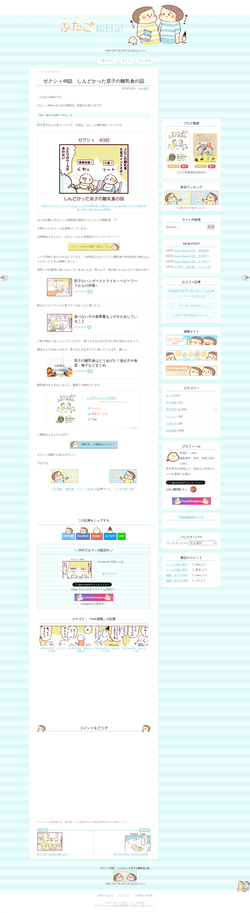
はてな (110, 536)
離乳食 (70, 489)
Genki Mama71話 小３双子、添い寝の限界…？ (194, 261)
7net (94, 419)
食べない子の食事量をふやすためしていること (106, 319)
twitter (68, 536)
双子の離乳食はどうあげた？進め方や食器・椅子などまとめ (106, 363)
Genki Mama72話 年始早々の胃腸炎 (194, 256)
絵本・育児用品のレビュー (191, 315)
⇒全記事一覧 (125, 489)
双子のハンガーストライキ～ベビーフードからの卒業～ (106, 283)
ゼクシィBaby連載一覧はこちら (90, 246)
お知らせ (171, 423)
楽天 (184, 166)
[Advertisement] (93, 505)
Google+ (97, 536)
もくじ (126, 60)
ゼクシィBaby (85, 489)
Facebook (83, 536)
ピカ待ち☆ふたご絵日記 (102, 397)
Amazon (96, 408)
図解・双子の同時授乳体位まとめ (178, 575)
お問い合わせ (105, 895)
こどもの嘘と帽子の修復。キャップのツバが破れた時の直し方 (178, 564)
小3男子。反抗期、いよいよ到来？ (194, 266)
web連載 (143, 88)
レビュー (171, 416)
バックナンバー (177, 543)
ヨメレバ (134, 427)
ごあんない (107, 60)
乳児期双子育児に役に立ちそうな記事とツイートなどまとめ (191, 293)
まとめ (170, 395)
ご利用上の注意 (143, 895)
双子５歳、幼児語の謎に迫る (52, 854)
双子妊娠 (171, 402)
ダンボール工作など (191, 305)
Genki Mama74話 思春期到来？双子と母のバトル (194, 250)
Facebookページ (191, 517)
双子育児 (171, 409)
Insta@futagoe (94, 597)
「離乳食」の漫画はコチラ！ (97, 444)
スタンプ (123, 895)
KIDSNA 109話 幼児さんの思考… (132, 854)
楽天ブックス (99, 413)
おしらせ (144, 60)
